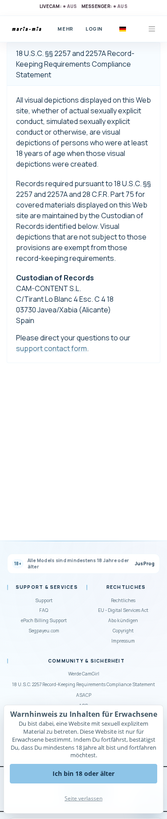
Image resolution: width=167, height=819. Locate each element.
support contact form (51, 348)
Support (44, 600)
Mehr (65, 28)
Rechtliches (123, 600)
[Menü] (152, 29)
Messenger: (104, 6)
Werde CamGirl (83, 674)
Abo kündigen (123, 620)
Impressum (123, 641)
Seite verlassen (83, 798)
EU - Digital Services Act (123, 610)
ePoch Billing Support (44, 620)
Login (94, 28)
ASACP (83, 695)
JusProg (145, 564)
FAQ (43, 610)
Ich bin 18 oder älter (83, 773)
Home (28, 28)
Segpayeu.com (44, 630)
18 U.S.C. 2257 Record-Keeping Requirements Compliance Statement (83, 684)
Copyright (123, 630)
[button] (122, 29)
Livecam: (58, 6)
